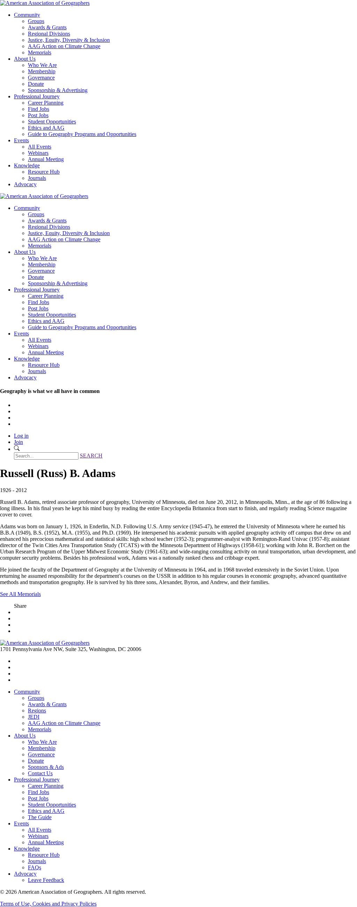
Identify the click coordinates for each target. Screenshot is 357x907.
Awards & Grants (47, 27)
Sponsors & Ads (46, 767)
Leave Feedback (46, 880)
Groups (36, 21)
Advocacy (25, 184)
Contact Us (40, 773)
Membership (41, 71)
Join (18, 442)
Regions (37, 710)
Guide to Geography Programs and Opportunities (82, 134)
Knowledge (27, 165)
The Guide (40, 817)
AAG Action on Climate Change (64, 46)
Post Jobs (38, 115)
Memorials (39, 52)
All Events (39, 147)
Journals (37, 178)
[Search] (17, 449)
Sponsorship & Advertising (58, 90)
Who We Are (42, 65)
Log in (21, 436)
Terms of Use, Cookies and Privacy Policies (48, 904)
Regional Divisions (49, 34)
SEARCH (91, 456)
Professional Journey (37, 96)
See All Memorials (20, 594)
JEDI (33, 717)
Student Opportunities (52, 121)
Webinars (38, 153)
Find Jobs (38, 109)
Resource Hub (44, 172)
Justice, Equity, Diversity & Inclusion (69, 40)
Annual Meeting (46, 159)
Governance (41, 78)
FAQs (34, 867)
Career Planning (45, 103)
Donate (36, 84)
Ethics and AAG (46, 128)
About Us (25, 59)
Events (21, 140)
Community (27, 15)
